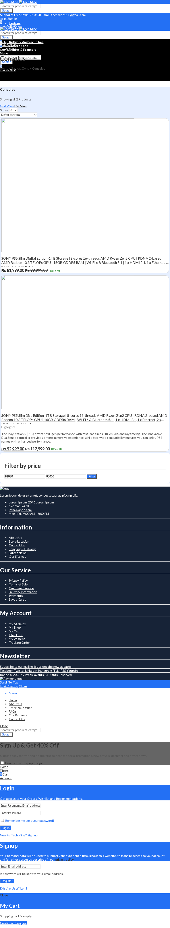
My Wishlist (17, 639)
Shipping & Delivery (22, 549)
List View (20, 106)
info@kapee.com (20, 510)
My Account (17, 623)
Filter (92, 476)
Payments (16, 595)
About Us (15, 537)
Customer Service (21, 588)
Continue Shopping (13, 923)
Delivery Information (23, 592)
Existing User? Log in (14, 888)
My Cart (14, 631)
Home (4, 68)
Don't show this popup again (24, 763)
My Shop (15, 627)
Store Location (19, 541)
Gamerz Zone (20, 68)
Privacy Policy (18, 580)
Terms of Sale (18, 584)
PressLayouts (34, 675)
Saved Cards (17, 599)
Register (7, 881)
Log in (6, 828)
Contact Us (17, 545)
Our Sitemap (17, 556)
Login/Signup (9, 686)
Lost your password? (40, 820)
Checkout (16, 635)
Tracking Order (19, 642)
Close (23, 686)
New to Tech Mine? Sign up (19, 835)
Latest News (18, 553)
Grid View (7, 106)
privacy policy (64, 859)
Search (6, 10)
